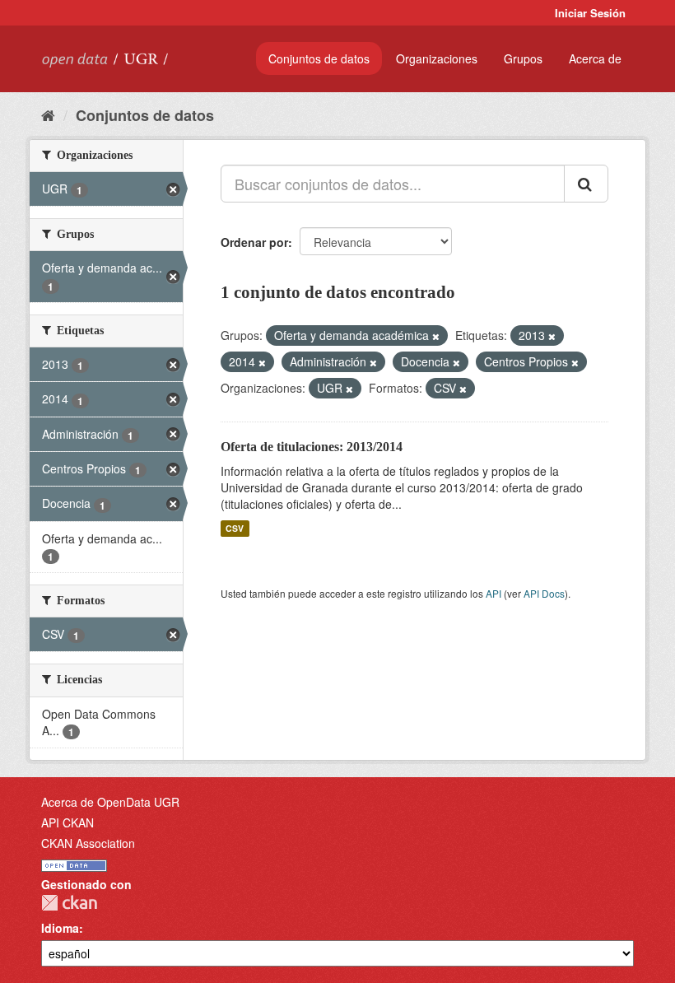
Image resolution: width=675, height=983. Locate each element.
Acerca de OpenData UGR (110, 802)
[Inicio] (48, 114)
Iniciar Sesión (590, 13)
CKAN (69, 902)
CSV (235, 528)
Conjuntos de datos (319, 58)
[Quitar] (436, 335)
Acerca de (595, 58)
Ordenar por (254, 242)
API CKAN (67, 822)
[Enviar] (586, 184)
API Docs (544, 593)
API (493, 593)
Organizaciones (436, 58)
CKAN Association (88, 843)
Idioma (60, 928)
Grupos (523, 58)
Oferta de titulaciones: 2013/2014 (312, 447)
